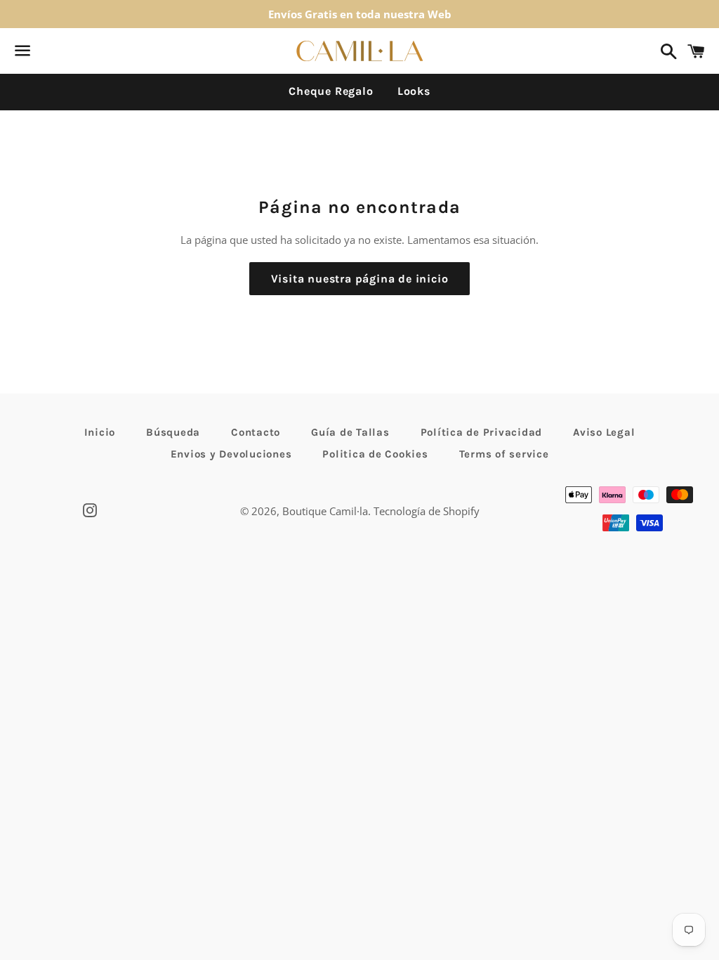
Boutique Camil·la (325, 511)
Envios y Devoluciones (231, 454)
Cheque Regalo (331, 91)
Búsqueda (173, 432)
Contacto (255, 432)
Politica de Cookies (375, 454)
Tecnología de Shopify (427, 511)
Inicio (100, 432)
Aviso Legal (604, 432)
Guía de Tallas (350, 432)
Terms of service (504, 454)
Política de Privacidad (482, 432)
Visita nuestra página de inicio (360, 278)
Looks (413, 91)
